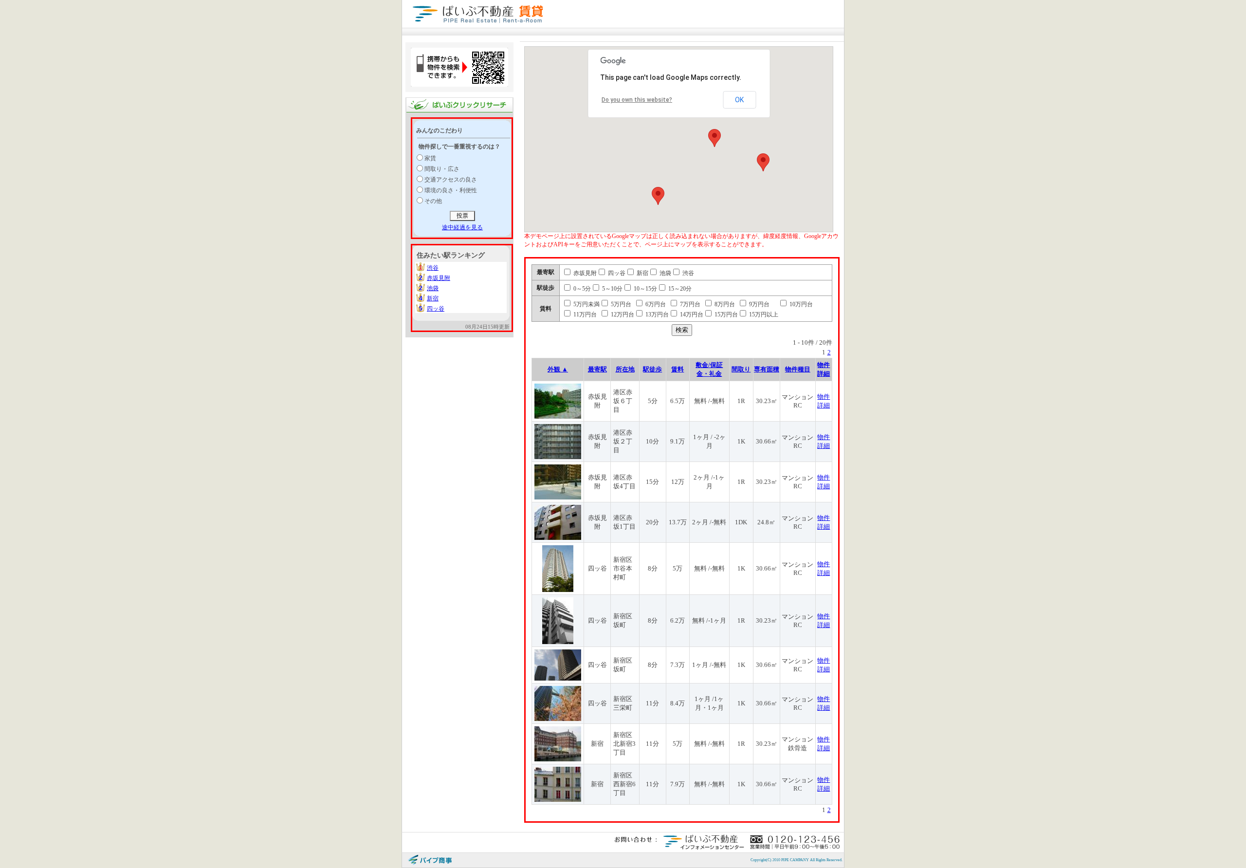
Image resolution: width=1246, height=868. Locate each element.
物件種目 (797, 369)
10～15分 (644, 288)
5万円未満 (586, 304)
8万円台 (724, 304)
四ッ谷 (435, 308)
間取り (741, 369)
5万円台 (620, 304)
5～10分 (612, 288)
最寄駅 (597, 369)
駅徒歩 (652, 369)
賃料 (677, 369)
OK (739, 100)
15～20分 (679, 288)
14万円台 (690, 314)
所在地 (625, 369)
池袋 (433, 288)
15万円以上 (763, 314)
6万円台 (655, 304)
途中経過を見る (462, 227)
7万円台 (689, 304)
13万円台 (656, 314)
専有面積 (766, 369)
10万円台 (800, 304)
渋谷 (433, 267)
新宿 (433, 298)
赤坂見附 (438, 278)
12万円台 (621, 314)
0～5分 (581, 288)
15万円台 (725, 314)
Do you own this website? (637, 99)
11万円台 (584, 314)
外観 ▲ (558, 369)
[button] (714, 138)
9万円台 (759, 304)
